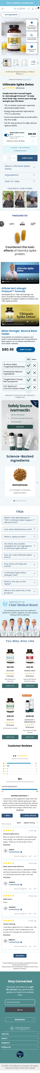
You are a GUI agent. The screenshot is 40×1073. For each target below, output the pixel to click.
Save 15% (26, 79)
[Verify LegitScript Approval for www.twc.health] (20, 1057)
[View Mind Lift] (10, 705)
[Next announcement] (38, 3)
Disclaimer (20, 1019)
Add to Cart (26, 349)
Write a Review (31, 816)
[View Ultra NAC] (10, 656)
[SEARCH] (29, 8)
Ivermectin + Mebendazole (29, 721)
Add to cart (27, 158)
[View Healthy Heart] (30, 656)
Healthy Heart (29, 671)
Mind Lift (10, 720)
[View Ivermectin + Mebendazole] (30, 705)
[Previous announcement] (1, 3)
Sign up (20, 1010)
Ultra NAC (10, 671)
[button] (37, 8)
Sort (19, 823)
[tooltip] (28, 795)
